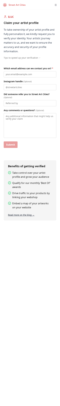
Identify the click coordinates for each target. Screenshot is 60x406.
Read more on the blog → (21, 214)
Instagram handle (18, 81)
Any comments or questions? (24, 110)
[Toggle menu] (55, 5)
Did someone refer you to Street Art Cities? (27, 96)
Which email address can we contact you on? (28, 68)
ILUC (11, 17)
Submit (10, 144)
